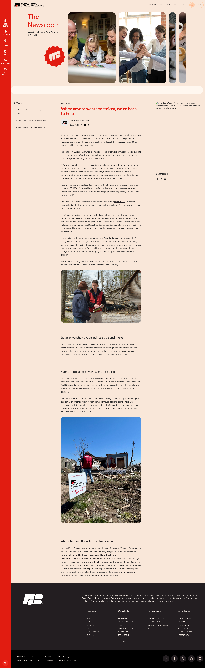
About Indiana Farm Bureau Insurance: (31, 127)
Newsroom (44, 25)
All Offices (183, 628)
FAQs (120, 625)
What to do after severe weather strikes (32, 120)
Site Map (121, 642)
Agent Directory (185, 632)
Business (90, 635)
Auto (89, 618)
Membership (123, 618)
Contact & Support (186, 618)
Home (89, 622)
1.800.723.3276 (183, 635)
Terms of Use (123, 635)
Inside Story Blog (125, 622)
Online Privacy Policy (157, 618)
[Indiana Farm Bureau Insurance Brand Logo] (34, 4)
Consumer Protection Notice (158, 626)
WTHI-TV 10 (74, 188)
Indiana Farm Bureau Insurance (75, 548)
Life (88, 628)
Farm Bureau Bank (126, 628)
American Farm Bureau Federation (66, 660)
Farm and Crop (93, 632)
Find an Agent (184, 625)
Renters (90, 625)
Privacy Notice (154, 622)
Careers (181, 622)
